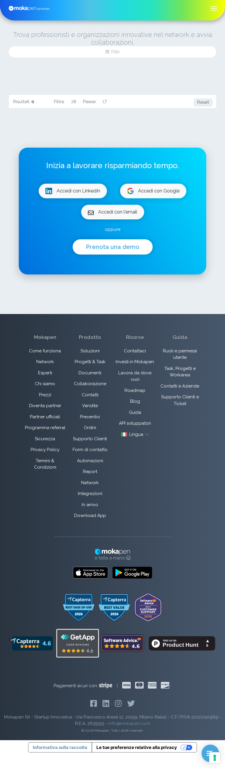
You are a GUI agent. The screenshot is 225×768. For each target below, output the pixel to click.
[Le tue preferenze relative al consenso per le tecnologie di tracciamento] (214, 757)
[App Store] (90, 572)
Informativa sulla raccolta (60, 747)
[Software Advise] (122, 643)
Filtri (115, 51)
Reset (203, 102)
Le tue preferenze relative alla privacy (136, 747)
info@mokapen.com (129, 723)
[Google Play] (132, 572)
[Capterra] (30, 643)
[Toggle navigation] (214, 8)
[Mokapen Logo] (29, 7)
